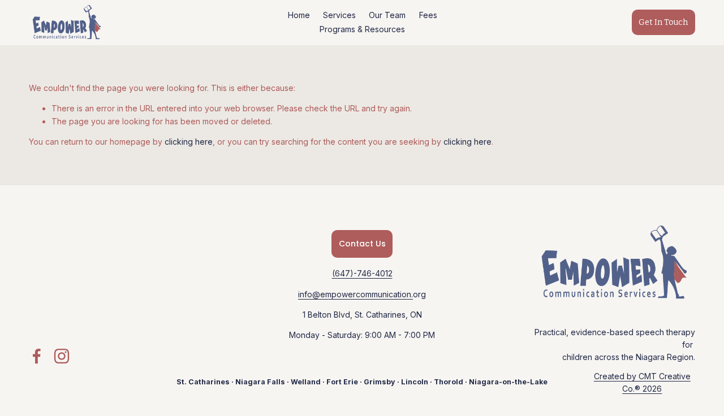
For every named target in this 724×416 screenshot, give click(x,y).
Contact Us (362, 243)
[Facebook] (37, 356)
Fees (428, 15)
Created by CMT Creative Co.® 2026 (642, 382)
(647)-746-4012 (362, 273)
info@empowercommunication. (355, 294)
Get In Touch (663, 22)
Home (299, 15)
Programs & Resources (362, 29)
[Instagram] (62, 356)
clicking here (189, 141)
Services (339, 15)
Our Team (387, 15)
